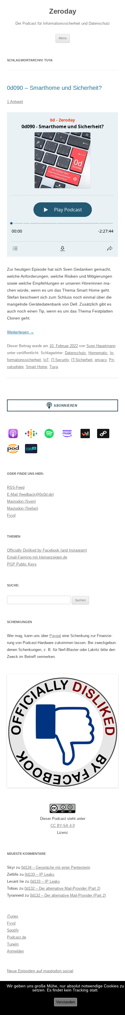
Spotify (13, 930)
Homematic (98, 353)
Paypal (55, 636)
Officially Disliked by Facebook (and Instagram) (47, 550)
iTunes (12, 916)
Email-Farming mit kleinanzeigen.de (37, 557)
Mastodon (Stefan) (22, 508)
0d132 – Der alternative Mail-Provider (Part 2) (62, 888)
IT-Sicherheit (81, 360)
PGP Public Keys (22, 564)
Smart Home (36, 367)
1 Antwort (15, 101)
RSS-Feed (15, 487)
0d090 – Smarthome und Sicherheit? (54, 88)
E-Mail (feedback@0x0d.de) (30, 494)
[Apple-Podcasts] (16, 433)
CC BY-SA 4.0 (63, 825)
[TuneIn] (34, 448)
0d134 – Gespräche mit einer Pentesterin (55, 867)
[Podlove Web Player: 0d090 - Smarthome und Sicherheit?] (62, 184)
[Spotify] (52, 433)
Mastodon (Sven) (21, 501)
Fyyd (11, 515)
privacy (101, 360)
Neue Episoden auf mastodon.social (40, 970)
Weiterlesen (20, 332)
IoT (46, 360)
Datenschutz (75, 353)
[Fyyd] (106, 433)
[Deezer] (88, 433)
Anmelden (15, 951)
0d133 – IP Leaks (39, 874)
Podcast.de (16, 937)
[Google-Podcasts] (34, 433)
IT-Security (60, 360)
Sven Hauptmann (100, 346)
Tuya (53, 367)
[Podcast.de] (16, 448)
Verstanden (65, 1002)
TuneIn (13, 944)
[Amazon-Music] (70, 433)
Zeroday (62, 11)
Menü (63, 38)
